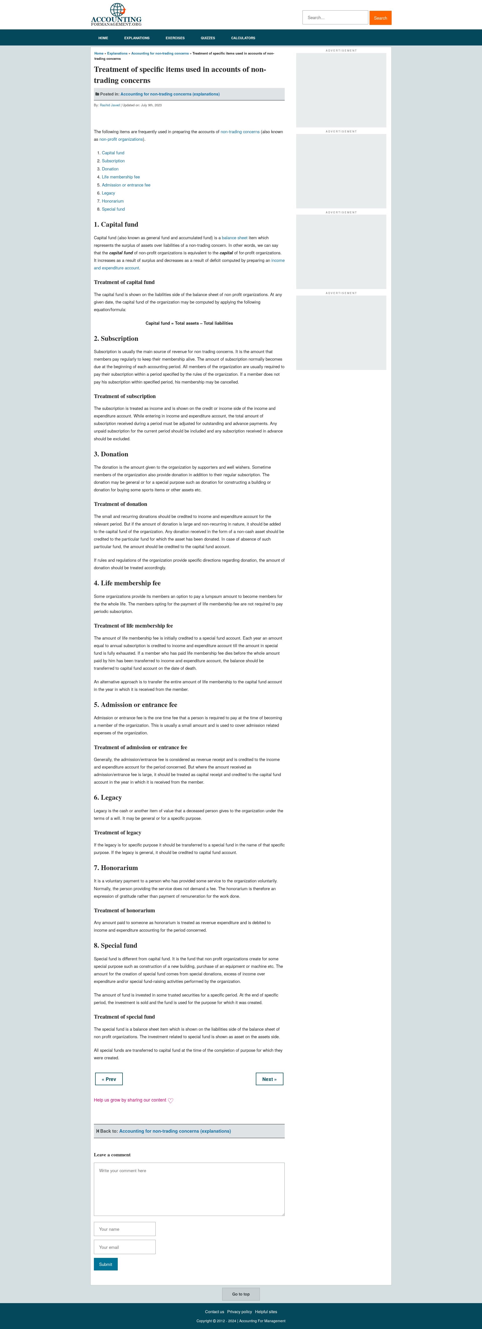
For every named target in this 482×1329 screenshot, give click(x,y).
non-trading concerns (240, 131)
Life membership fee (121, 177)
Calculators (243, 37)
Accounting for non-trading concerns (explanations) (170, 94)
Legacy (108, 193)
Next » (269, 1079)
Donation (110, 169)
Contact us (214, 1311)
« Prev (109, 1079)
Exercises (175, 37)
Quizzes (208, 37)
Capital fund (113, 153)
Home (103, 37)
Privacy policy (239, 1311)
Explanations (137, 37)
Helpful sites (266, 1311)
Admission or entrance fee (126, 185)
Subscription (113, 161)
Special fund (113, 209)
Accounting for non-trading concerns (160, 53)
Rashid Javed (110, 105)
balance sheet (235, 237)
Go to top (241, 1294)
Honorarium (113, 201)
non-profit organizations (121, 139)
